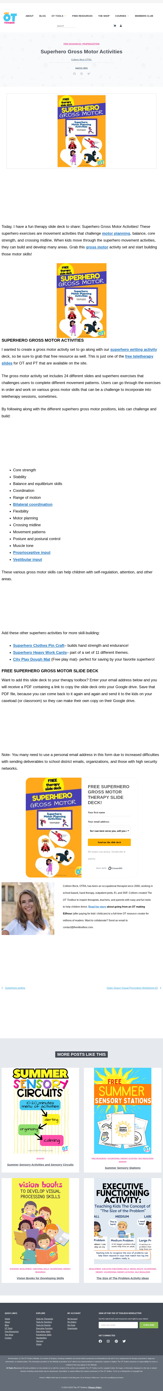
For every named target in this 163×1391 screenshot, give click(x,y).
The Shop (104, 16)
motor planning (116, 233)
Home (7, 1319)
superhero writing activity (133, 349)
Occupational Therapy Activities (122, 1158)
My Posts (71, 1325)
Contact (8, 1338)
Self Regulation (145, 1158)
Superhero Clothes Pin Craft (38, 645)
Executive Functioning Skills (115, 1269)
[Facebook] (100, 1341)
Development (26, 1269)
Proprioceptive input (31, 552)
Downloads (72, 1328)
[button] (74, 73)
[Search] (74, 26)
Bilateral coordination (33, 504)
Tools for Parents (43, 1325)
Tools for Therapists (44, 1319)
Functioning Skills (43, 1335)
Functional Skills (41, 1269)
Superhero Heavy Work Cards (40, 652)
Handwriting (41, 1338)
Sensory (40, 1158)
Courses (120, 16)
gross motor (97, 247)
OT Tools (57, 16)
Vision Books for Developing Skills (40, 1278)
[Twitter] (124, 1341)
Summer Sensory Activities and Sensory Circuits (40, 1164)
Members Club (144, 16)
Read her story (97, 906)
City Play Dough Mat (31, 659)
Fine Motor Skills (43, 1331)
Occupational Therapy (60, 1269)
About (30, 16)
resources (40, 1272)
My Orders (71, 1322)
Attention (14, 1269)
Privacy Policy (95, 1387)
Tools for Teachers (44, 1322)
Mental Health (136, 1269)
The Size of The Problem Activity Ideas (122, 1278)
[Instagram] (108, 1341)
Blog (42, 16)
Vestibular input (27, 559)
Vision (39, 1344)
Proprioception (90, 44)
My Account (72, 1319)
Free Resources (82, 16)
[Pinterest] (116, 1341)
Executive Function (44, 1328)
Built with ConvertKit (122, 869)
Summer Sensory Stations (123, 1168)
